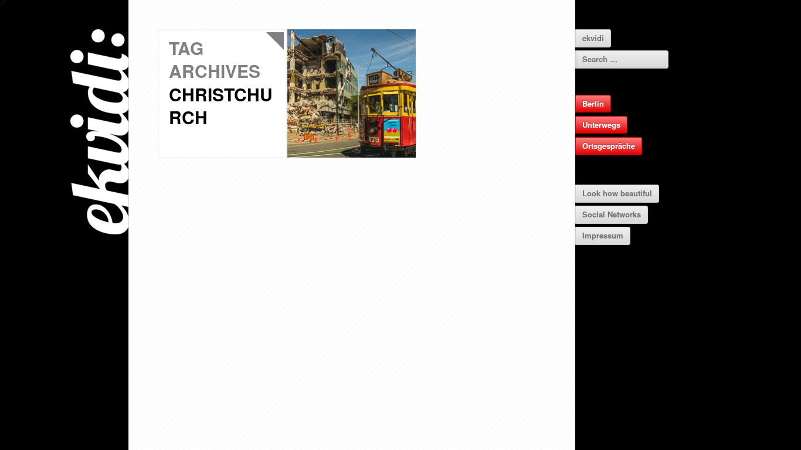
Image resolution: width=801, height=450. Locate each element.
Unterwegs (601, 124)
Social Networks (611, 214)
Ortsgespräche (608, 145)
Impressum (602, 235)
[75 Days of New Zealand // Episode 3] (351, 93)
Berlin (593, 103)
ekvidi (593, 37)
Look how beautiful (617, 193)
